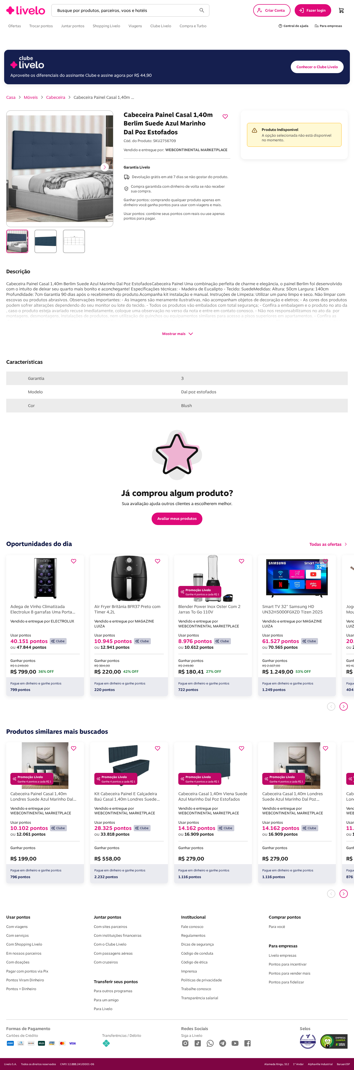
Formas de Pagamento (28, 1028)
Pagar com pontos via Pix (27, 971)
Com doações (18, 962)
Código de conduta (197, 953)
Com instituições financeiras (117, 935)
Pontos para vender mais (289, 973)
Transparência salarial (199, 998)
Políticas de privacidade (201, 980)
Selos (305, 1028)
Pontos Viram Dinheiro (25, 980)
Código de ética (194, 962)
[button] (125, 10)
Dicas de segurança (197, 944)
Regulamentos (193, 935)
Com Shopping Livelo (24, 944)
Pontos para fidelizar (286, 982)
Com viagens (17, 927)
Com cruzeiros (106, 962)
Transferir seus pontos (116, 981)
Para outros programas (113, 991)
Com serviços (17, 935)
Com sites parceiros (110, 927)
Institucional (193, 917)
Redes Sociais (194, 1028)
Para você (277, 927)
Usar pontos (18, 917)
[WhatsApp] (210, 1043)
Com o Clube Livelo (110, 944)
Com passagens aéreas (113, 953)
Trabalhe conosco (196, 989)
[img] (334, 1041)
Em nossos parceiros (23, 953)
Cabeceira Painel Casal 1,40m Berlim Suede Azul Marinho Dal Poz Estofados (105, 97)
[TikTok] (198, 1043)
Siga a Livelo (191, 1035)
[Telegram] (222, 1043)
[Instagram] (185, 1043)
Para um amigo (106, 1000)
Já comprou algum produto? (177, 493)
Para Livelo (103, 1009)
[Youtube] (235, 1043)
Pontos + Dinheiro (21, 989)
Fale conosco (192, 927)
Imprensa (189, 971)
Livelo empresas (282, 955)
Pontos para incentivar (288, 964)
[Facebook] (247, 1043)
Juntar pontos (107, 917)
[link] (25, 10)
